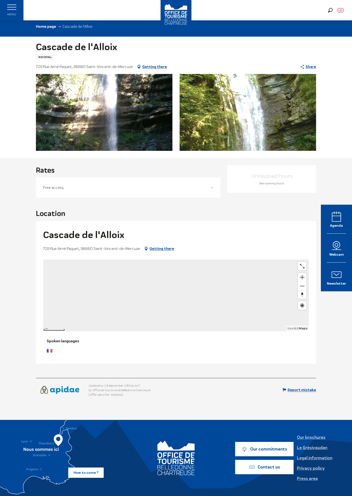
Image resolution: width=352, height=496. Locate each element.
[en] (341, 10)
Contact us (269, 467)
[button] (330, 10)
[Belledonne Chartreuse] (176, 458)
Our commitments (268, 449)
